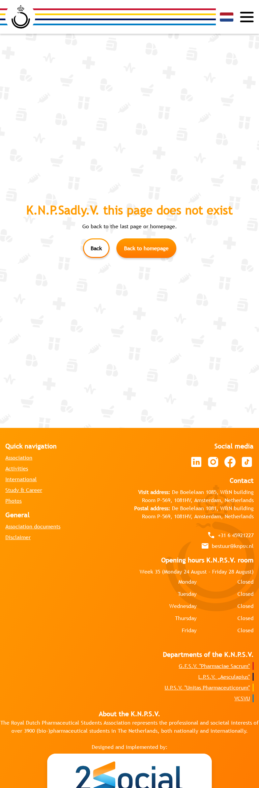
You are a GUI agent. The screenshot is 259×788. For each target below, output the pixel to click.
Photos (13, 500)
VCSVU (242, 698)
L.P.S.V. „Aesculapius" (224, 676)
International (21, 479)
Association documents (32, 526)
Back (96, 248)
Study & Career (23, 490)
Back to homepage (146, 248)
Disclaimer (18, 537)
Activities (16, 468)
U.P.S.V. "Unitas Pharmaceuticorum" (207, 687)
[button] (226, 17)
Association (18, 457)
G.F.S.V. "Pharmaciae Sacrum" (214, 666)
